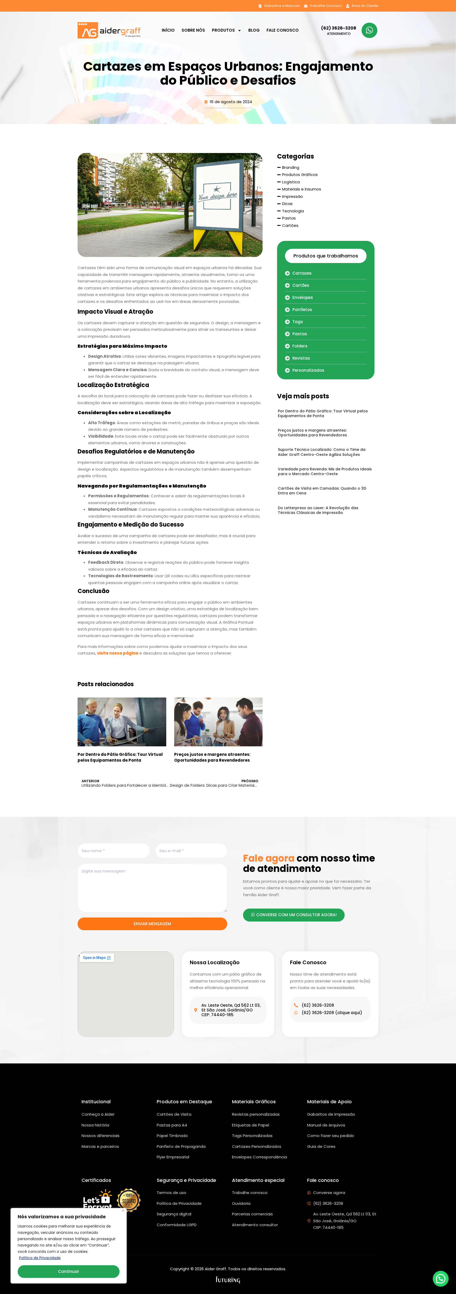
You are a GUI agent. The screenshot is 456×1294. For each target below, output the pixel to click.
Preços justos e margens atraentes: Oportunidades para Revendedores (212, 757)
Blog (254, 30)
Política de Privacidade (40, 1257)
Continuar (68, 1271)
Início (168, 30)
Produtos (223, 30)
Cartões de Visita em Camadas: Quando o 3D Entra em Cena (322, 491)
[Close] (123, 1210)
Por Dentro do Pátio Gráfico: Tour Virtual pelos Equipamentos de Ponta (120, 757)
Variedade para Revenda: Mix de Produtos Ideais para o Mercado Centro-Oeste (325, 471)
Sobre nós (193, 30)
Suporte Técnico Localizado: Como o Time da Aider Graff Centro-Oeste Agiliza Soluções (321, 452)
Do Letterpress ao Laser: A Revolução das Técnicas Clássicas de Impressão (318, 510)
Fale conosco (283, 30)
